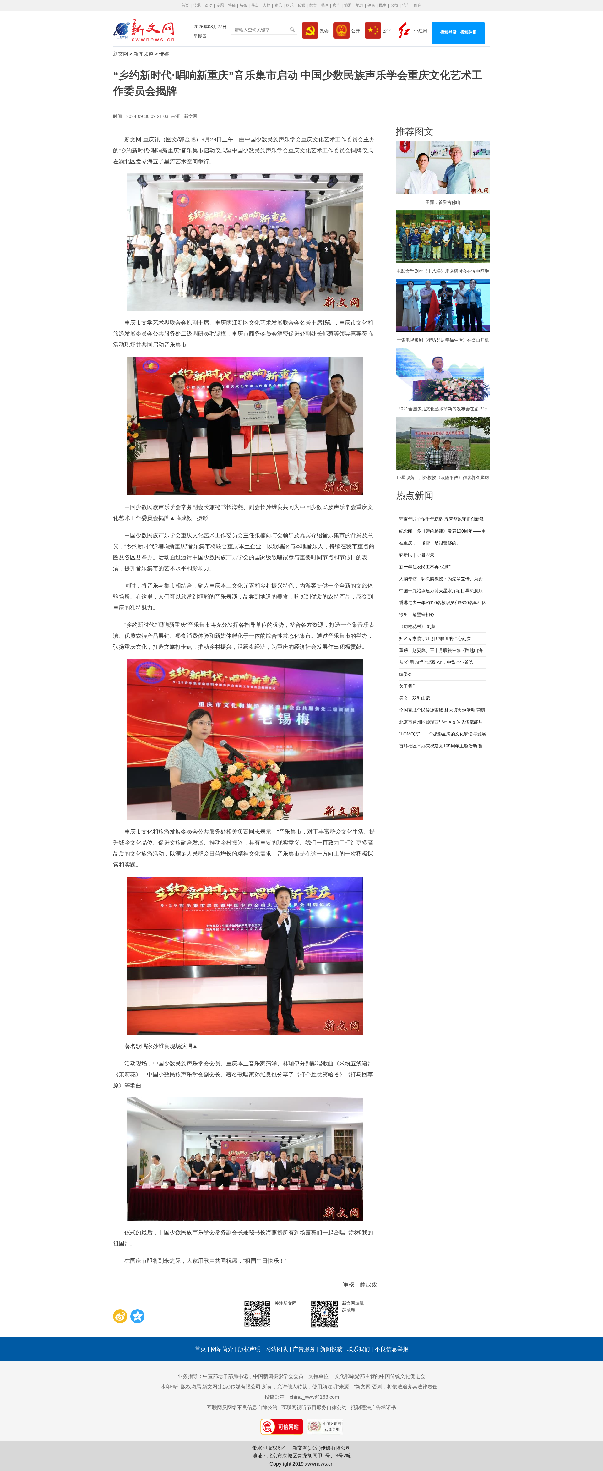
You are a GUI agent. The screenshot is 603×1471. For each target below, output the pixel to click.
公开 (355, 30)
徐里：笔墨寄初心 (416, 614)
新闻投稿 (331, 1349)
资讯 (278, 5)
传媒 (301, 5)
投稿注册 (468, 32)
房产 (336, 5)
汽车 (406, 5)
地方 (359, 5)
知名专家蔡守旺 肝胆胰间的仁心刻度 (435, 638)
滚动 (208, 5)
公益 (394, 5)
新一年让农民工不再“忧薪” (425, 566)
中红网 (420, 30)
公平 (386, 30)
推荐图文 (414, 131)
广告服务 (304, 1349)
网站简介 (222, 1349)
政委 (323, 30)
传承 (197, 5)
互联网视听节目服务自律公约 (314, 1407)
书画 (325, 5)
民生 (383, 5)
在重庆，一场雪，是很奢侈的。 (430, 542)
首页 (185, 5)
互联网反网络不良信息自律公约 (242, 1407)
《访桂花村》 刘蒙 (417, 626)
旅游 (348, 5)
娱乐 (290, 5)
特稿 (232, 5)
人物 (266, 5)
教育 (313, 5)
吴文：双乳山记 (414, 698)
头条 (243, 5)
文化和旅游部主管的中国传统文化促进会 (380, 1376)
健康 (371, 5)
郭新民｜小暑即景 (416, 554)
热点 (255, 5)
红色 (417, 5)
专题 (220, 5)
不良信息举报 (392, 1349)
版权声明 (249, 1349)
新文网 (120, 54)
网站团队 (276, 1349)
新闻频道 (143, 54)
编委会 (405, 674)
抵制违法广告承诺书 (373, 1407)
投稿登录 (448, 32)
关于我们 (408, 686)
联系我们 (358, 1349)
